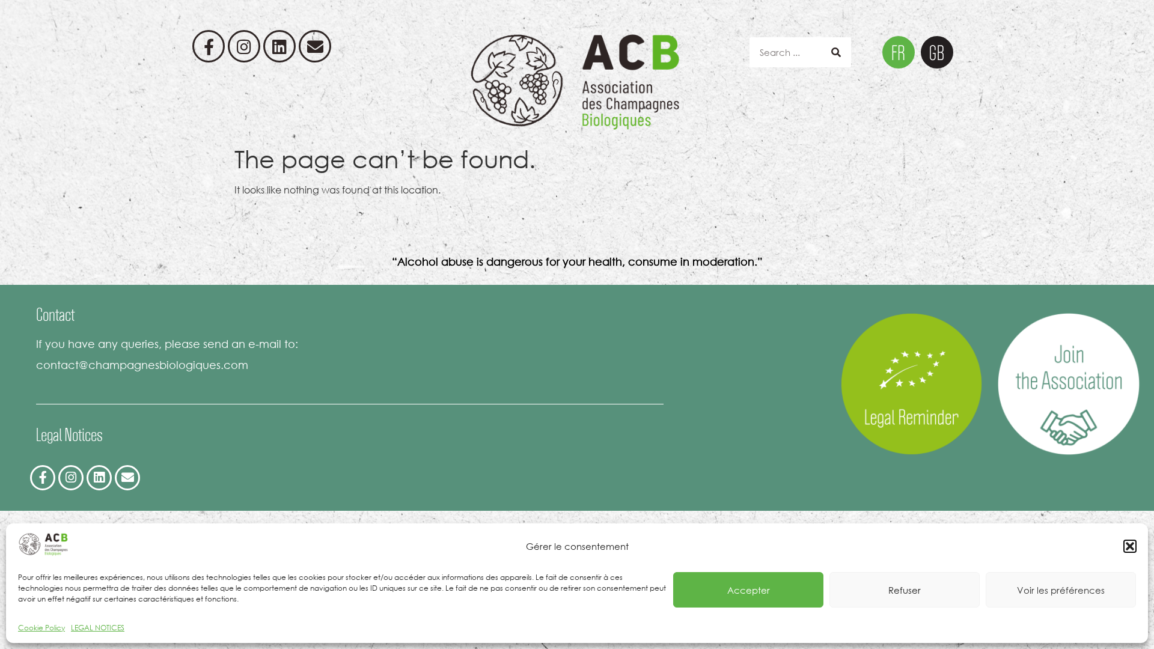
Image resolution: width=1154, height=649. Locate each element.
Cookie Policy (41, 628)
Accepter (748, 590)
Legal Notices (69, 434)
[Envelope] (315, 46)
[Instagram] (244, 46)
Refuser (904, 590)
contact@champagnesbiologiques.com (142, 364)
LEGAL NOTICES (97, 628)
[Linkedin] (279, 46)
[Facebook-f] (208, 46)
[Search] (836, 52)
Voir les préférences (1061, 590)
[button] (1130, 546)
